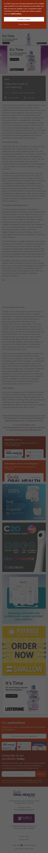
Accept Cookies (24, 19)
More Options (24, 24)
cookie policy (15, 13)
